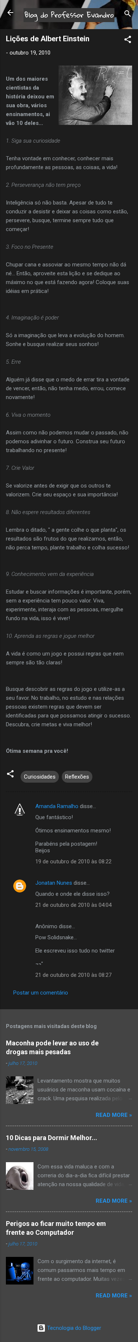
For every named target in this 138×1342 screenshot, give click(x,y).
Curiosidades (40, 776)
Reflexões (77, 776)
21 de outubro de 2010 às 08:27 (73, 975)
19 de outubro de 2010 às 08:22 (73, 861)
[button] (127, 40)
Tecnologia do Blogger (73, 1328)
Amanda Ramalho (56, 806)
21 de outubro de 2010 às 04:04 (73, 905)
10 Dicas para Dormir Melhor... (51, 1138)
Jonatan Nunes (53, 883)
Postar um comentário (40, 992)
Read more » (114, 1115)
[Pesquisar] (127, 15)
